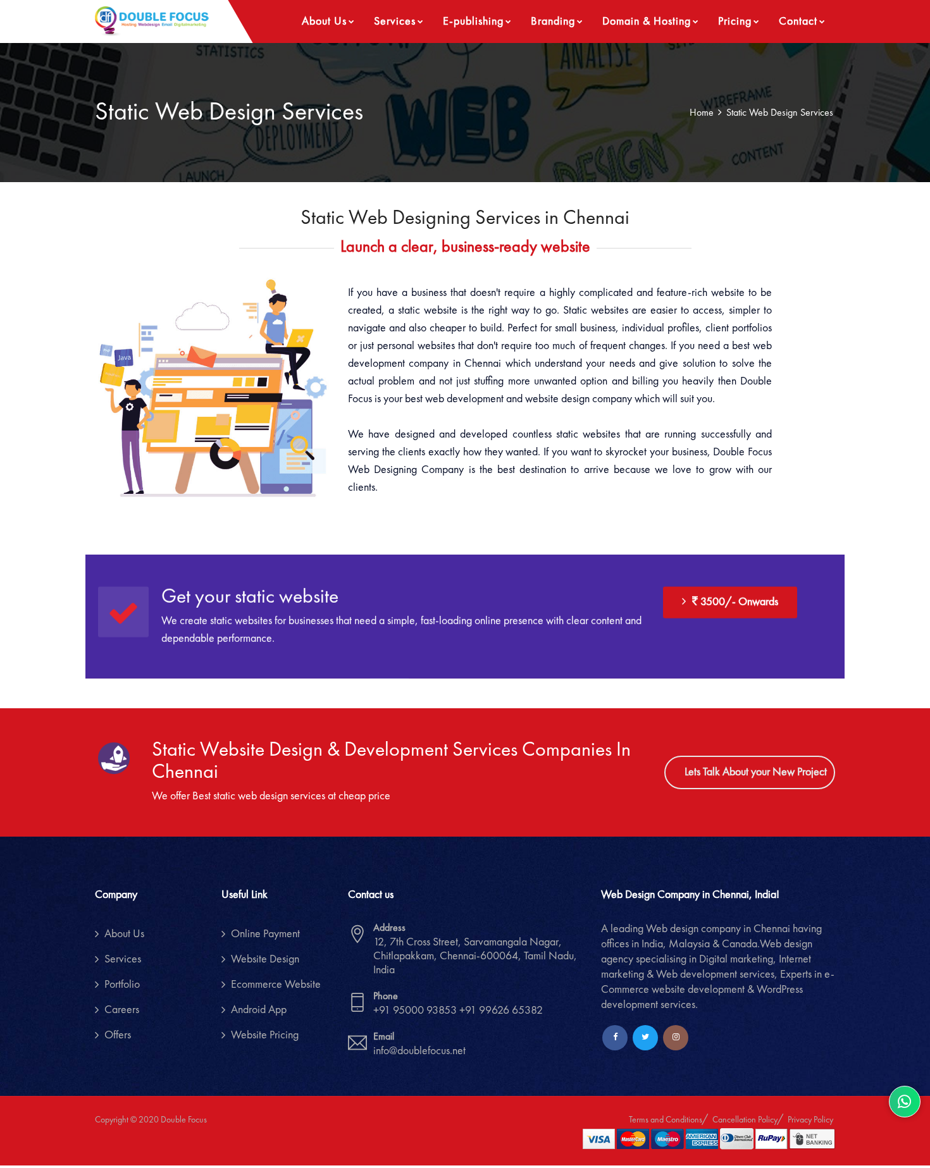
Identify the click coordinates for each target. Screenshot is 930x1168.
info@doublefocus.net (419, 1051)
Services (395, 21)
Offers (117, 1035)
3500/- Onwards (738, 601)
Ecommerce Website (276, 984)
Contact (798, 21)
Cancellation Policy (745, 1120)
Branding (553, 21)
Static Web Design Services (779, 113)
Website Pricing (265, 1035)
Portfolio (122, 984)
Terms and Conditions (665, 1120)
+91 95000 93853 (416, 1010)
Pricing (735, 21)
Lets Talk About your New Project (756, 772)
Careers (121, 1010)
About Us (324, 21)
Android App (259, 1010)
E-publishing (473, 21)
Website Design (265, 959)
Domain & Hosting (646, 21)
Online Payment (265, 934)
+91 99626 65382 (501, 1010)
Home (702, 113)
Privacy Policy (810, 1120)
